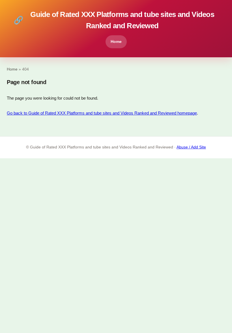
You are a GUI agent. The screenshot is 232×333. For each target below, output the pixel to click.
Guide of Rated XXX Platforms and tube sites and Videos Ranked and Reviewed (114, 20)
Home (116, 41)
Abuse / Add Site (191, 147)
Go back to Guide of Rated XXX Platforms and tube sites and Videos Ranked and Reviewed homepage (102, 113)
